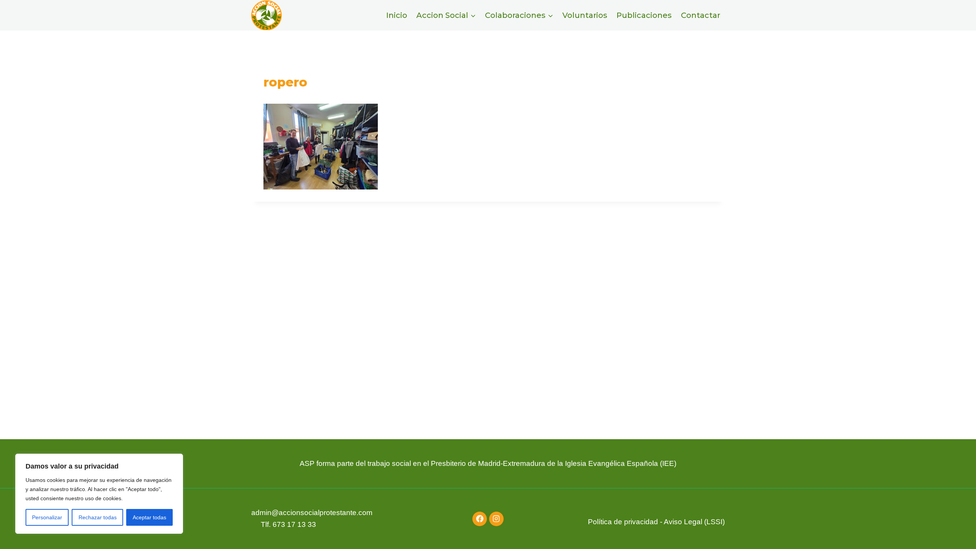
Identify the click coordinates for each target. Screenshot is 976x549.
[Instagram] (496, 519)
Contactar (700, 15)
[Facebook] (479, 519)
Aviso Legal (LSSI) (694, 522)
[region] (99, 494)
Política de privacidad (623, 522)
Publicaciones (644, 15)
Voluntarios (584, 15)
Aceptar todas (149, 517)
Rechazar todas (98, 517)
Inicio (396, 15)
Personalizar (47, 517)
